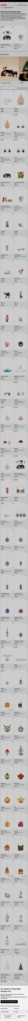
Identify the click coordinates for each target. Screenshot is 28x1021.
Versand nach (4, 1008)
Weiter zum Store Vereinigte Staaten (9, 1001)
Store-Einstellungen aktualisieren (8, 1016)
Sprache (16, 1008)
